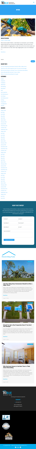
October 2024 (3, 150)
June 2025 (3, 135)
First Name (6, 218)
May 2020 (3, 179)
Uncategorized (4, 103)
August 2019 (3, 194)
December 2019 (4, 188)
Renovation (3, 88)
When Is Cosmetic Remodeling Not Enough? (9, 74)
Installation (3, 82)
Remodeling (3, 86)
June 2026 (3, 114)
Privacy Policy (30, 445)
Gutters (2, 40)
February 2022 (4, 163)
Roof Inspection (4, 92)
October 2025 (3, 127)
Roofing (2, 99)
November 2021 (4, 169)
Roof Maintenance (4, 94)
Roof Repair (3, 96)
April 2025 (3, 139)
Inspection (3, 80)
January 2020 (3, 186)
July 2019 (2, 196)
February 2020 (4, 184)
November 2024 (4, 148)
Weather (2, 105)
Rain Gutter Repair (5, 38)
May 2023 (3, 156)
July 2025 (2, 133)
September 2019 (4, 192)
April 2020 (3, 181)
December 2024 (4, 146)
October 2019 (3, 190)
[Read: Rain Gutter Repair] (18, 27)
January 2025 (3, 144)
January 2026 (3, 123)
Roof (2, 90)
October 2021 (3, 171)
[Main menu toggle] (33, 2)
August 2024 (3, 152)
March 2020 (3, 183)
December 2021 (4, 167)
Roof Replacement (4, 98)
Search (2, 59)
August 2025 (3, 131)
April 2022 (3, 160)
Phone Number (21, 222)
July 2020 (2, 175)
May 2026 (3, 116)
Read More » (3, 52)
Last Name (20, 218)
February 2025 (4, 142)
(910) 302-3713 (29, 212)
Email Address (6, 222)
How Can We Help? (7, 231)
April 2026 (3, 118)
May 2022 (3, 158)
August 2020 (3, 173)
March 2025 (3, 141)
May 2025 (3, 137)
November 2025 (4, 125)
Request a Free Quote (9, 239)
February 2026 (4, 121)
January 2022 (3, 165)
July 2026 (2, 112)
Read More (5, 295)
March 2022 (3, 162)
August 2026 (3, 110)
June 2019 (3, 198)
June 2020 (3, 177)
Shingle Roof (3, 101)
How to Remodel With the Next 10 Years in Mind (10, 72)
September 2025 (4, 129)
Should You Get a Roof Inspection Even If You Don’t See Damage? (14, 68)
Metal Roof (3, 84)
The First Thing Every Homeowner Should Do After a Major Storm (14, 66)
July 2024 (2, 154)
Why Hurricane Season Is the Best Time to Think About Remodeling (14, 70)
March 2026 (3, 120)
